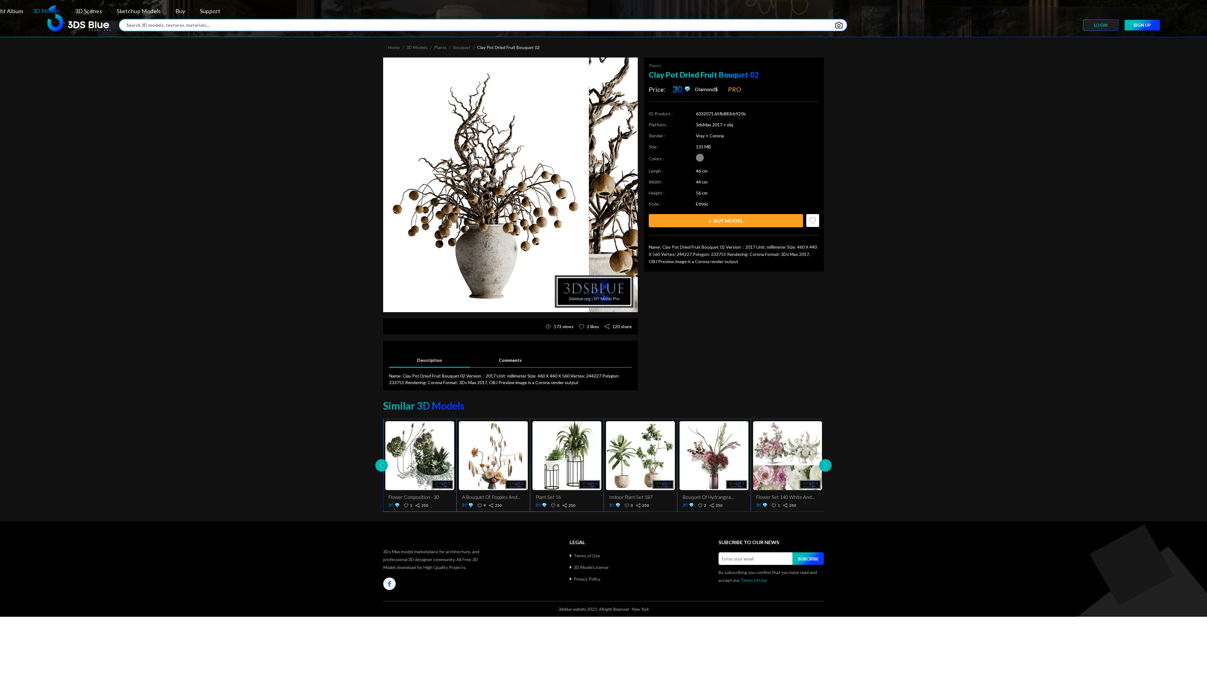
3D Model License (591, 567)
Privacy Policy (587, 579)
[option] (510, 185)
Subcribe (808, 558)
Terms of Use (587, 555)
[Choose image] (839, 25)
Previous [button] (381, 465)
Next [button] (825, 465)
